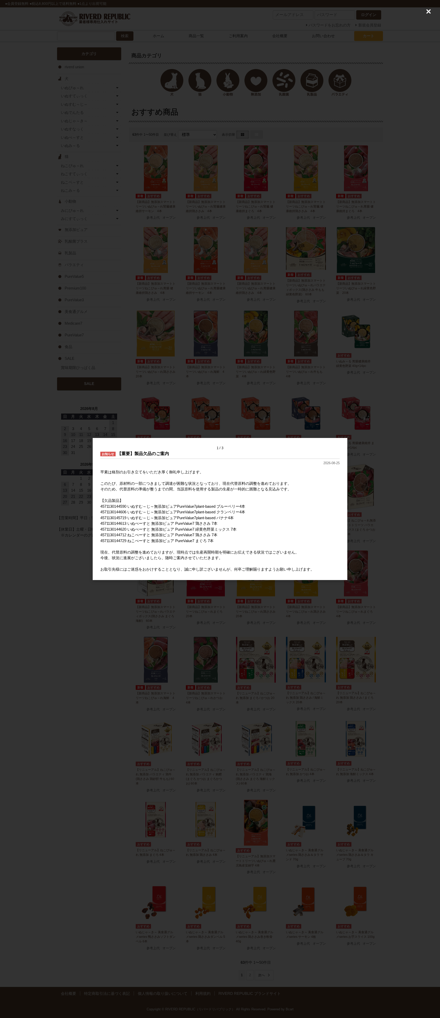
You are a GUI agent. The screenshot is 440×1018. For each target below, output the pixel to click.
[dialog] (220, 509)
